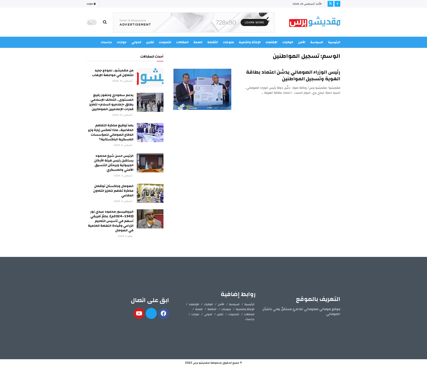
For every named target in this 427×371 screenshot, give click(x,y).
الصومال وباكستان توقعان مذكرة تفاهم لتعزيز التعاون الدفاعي (113, 190)
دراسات (249, 319)
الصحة (199, 309)
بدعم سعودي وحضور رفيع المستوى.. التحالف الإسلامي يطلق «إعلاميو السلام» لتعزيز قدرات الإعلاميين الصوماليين (111, 102)
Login (90, 3)
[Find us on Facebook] (337, 4)
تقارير (220, 314)
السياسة (316, 42)
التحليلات (233, 314)
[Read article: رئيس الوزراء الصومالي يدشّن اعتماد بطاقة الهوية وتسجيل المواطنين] (202, 89)
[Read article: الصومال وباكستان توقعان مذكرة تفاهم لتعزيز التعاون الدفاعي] (150, 193)
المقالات (249, 314)
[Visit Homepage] (314, 22)
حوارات (195, 314)
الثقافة (211, 309)
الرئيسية (334, 42)
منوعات (226, 309)
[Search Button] (105, 22)
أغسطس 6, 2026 (123, 145)
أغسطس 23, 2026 (122, 81)
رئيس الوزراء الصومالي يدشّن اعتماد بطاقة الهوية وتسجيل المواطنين (293, 75)
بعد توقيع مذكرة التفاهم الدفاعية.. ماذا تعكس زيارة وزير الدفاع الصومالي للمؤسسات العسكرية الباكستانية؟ (110, 132)
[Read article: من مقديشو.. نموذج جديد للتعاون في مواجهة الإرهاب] (150, 77)
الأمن (301, 42)
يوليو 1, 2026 (125, 236)
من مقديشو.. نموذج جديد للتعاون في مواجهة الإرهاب (112, 72)
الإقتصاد (194, 304)
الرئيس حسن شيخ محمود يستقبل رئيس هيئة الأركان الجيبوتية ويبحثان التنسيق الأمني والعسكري (113, 163)
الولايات (287, 42)
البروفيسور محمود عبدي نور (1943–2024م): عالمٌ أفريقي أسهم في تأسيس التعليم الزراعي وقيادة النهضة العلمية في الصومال (110, 221)
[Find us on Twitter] (330, 4)
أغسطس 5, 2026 (123, 175)
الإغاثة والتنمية (245, 309)
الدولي (208, 314)
